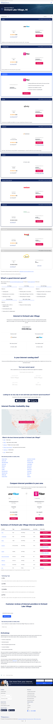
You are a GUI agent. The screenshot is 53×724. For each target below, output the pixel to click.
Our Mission (29, 705)
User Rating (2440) (13, 116)
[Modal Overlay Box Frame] (26, 682)
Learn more (39, 265)
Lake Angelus (29, 464)
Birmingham (29, 467)
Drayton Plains (4, 476)
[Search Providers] (11, 696)
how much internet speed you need (16, 281)
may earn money (4, 0)
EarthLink (4, 126)
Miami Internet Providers (30, 698)
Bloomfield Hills (5, 471)
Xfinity (3, 99)
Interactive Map (26, 422)
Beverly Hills (29, 465)
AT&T (3, 19)
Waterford (4, 465)
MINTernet (4, 204)
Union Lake (4, 464)
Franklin (3, 469)
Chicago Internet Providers (30, 693)
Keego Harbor (4, 458)
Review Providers (3, 693)
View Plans (38, 35)
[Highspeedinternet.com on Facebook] (27, 711)
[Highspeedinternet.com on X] (29, 711)
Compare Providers (3, 691)
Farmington (29, 471)
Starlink (3, 155)
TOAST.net (4, 229)
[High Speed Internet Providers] (5, 2)
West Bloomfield (5, 462)
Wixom (28, 474)
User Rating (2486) (13, 36)
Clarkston (29, 476)
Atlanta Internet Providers (30, 700)
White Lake (29, 472)
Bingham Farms (30, 460)
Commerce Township (31, 458)
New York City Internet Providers (31, 696)
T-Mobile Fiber (5, 46)
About (28, 703)
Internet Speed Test (3, 703)
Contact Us (28, 707)
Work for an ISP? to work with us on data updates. (11, 273)
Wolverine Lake (4, 472)
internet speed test (31, 281)
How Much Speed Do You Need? (5, 705)
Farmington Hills (30, 462)
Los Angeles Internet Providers (31, 691)
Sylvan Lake (4, 460)
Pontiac (3, 467)
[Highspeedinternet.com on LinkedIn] (34, 711)
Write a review (7, 616)
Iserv (3, 250)
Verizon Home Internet (7, 180)
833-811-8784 (41, 145)
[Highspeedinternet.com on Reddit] (33, 711)
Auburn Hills (29, 469)
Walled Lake (4, 474)
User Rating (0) (13, 222)
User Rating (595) (13, 64)
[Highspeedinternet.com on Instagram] (31, 711)
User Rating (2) (12, 245)
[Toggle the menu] (51, 3)
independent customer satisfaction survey (26, 271)
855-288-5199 (41, 173)
